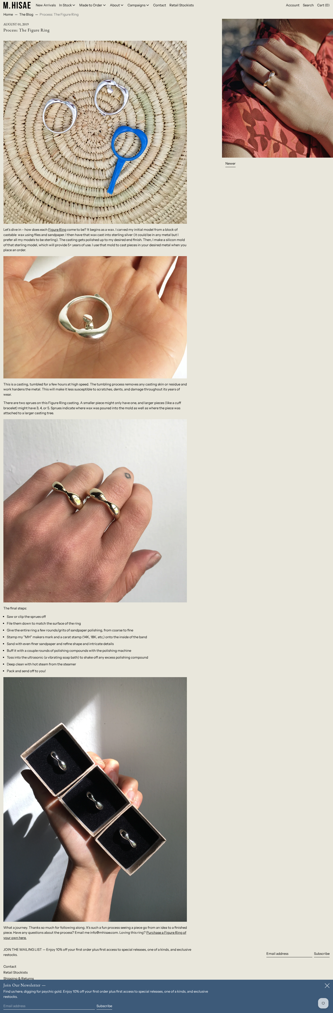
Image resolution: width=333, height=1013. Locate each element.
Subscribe (322, 953)
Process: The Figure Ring (59, 14)
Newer (230, 163)
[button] (308, 5)
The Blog (26, 14)
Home (8, 14)
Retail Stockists (15, 972)
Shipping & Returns (18, 978)
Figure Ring (57, 229)
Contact (9, 966)
